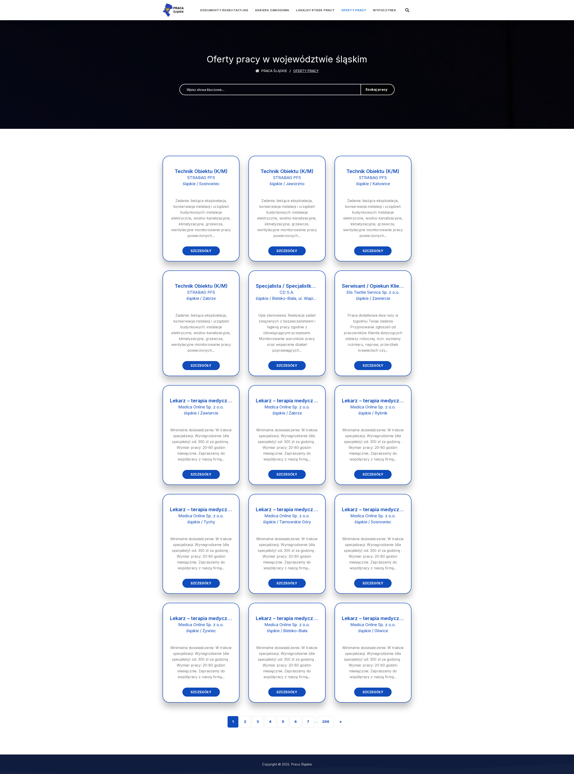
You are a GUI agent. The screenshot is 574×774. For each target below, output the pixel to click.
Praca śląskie (273, 71)
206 (325, 721)
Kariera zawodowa (272, 10)
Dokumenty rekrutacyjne (224, 10)
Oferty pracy (353, 10)
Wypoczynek (384, 10)
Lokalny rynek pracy (315, 10)
